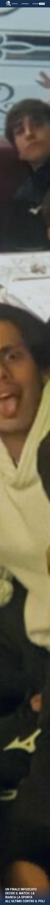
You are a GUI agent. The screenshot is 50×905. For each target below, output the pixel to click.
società (35, 4)
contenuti (25, 4)
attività (14, 4)
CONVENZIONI (43, 3)
